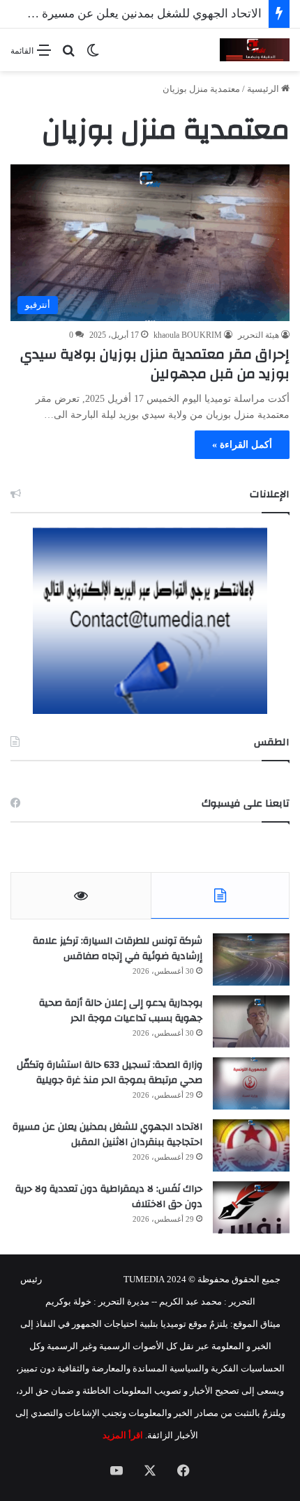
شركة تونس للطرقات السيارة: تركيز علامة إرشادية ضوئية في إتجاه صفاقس (117, 948)
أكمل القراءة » (242, 445)
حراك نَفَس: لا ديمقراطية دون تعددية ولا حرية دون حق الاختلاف (108, 1196)
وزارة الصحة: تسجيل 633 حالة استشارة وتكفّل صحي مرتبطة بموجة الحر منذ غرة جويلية (109, 1072)
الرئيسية (264, 89)
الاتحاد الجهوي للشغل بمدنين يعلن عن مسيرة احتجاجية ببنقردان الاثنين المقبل (107, 1134)
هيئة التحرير (258, 335)
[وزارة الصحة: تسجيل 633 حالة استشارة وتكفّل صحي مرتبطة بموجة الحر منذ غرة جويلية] (251, 1083)
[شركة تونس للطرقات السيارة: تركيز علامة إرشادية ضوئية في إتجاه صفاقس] (251, 959)
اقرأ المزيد (123, 1435)
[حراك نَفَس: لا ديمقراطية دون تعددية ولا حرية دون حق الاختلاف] (251, 1207)
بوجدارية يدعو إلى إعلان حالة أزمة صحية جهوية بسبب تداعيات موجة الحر (120, 1010)
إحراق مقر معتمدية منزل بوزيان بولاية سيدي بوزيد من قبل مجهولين (155, 364)
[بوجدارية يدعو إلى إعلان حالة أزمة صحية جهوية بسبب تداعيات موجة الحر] (251, 1021)
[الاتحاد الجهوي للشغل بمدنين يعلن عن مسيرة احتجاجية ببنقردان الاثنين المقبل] (251, 1145)
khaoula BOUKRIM (187, 335)
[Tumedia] (255, 49)
